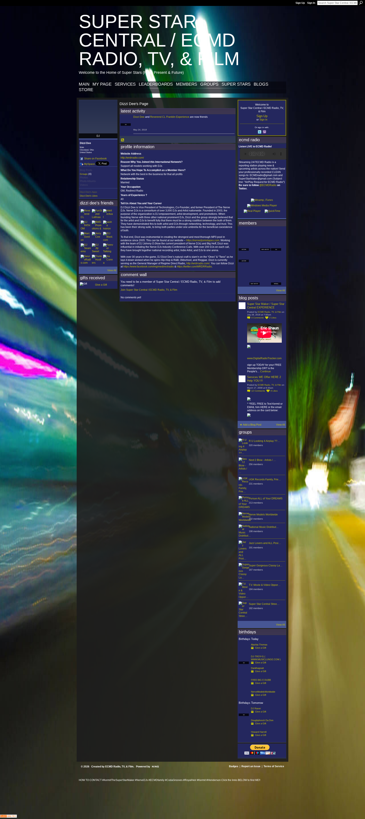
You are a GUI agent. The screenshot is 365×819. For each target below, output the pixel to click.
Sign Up (300, 2)
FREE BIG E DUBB (261, 680)
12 (258, 391)
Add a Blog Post (252, 424)
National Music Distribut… (264, 527)
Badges (233, 766)
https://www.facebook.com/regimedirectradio (148, 266)
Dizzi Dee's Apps (88, 192)
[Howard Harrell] (244, 738)
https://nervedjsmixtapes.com (202, 240)
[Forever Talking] (108, 248)
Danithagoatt (257, 668)
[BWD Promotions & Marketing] (97, 225)
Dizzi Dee (138, 116)
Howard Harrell (258, 732)
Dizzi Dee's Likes (89, 195)
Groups (84, 174)
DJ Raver (256, 708)
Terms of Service (274, 766)
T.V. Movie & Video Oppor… (265, 584)
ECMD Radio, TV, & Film (269, 312)
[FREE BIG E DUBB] (244, 686)
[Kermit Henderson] (254, 234)
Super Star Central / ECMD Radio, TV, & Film (159, 40)
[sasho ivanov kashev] (108, 225)
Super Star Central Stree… (264, 604)
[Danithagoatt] (244, 674)
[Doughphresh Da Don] (244, 727)
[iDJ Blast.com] (108, 237)
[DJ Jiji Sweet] (97, 248)
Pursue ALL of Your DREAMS (265, 498)
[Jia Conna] (108, 260)
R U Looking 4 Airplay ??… (264, 441)
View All (111, 270)
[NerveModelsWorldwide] (244, 698)
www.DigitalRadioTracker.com (264, 358)
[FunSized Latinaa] (97, 214)
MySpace (89, 164)
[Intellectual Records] (108, 214)
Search (361, 3)
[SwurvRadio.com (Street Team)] (86, 260)
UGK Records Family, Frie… (265, 479)
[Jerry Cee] (97, 237)
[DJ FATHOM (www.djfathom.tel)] (86, 225)
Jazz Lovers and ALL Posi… (265, 543)
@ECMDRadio (267, 185)
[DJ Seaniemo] (86, 248)
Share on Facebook (95, 158)
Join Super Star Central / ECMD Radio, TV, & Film (149, 289)
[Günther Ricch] (276, 268)
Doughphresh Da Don (262, 720)
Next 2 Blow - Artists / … (262, 460)
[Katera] (265, 234)
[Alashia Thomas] (244, 651)
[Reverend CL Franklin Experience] (86, 214)
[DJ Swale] (265, 268)
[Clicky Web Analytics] (8, 816)
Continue (265, 371)
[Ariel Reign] (276, 234)
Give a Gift (101, 284)
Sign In (311, 2)
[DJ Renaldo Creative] (254, 246)
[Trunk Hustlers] (97, 260)
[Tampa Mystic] (254, 257)
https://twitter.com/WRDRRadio (194, 266)
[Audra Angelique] (265, 257)
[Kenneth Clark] (244, 268)
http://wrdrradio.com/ (132, 157)
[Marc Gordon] (86, 237)
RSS (123, 140)
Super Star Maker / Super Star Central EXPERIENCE (265, 305)
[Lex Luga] (265, 280)
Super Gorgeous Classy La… (265, 565)
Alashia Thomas (259, 644)
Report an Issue (250, 766)
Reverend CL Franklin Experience (169, 116)
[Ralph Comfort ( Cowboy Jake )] (276, 257)
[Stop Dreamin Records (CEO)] (254, 268)
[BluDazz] (244, 234)
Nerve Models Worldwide (263, 514)
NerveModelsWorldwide (263, 691)
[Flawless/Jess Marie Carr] (244, 280)
